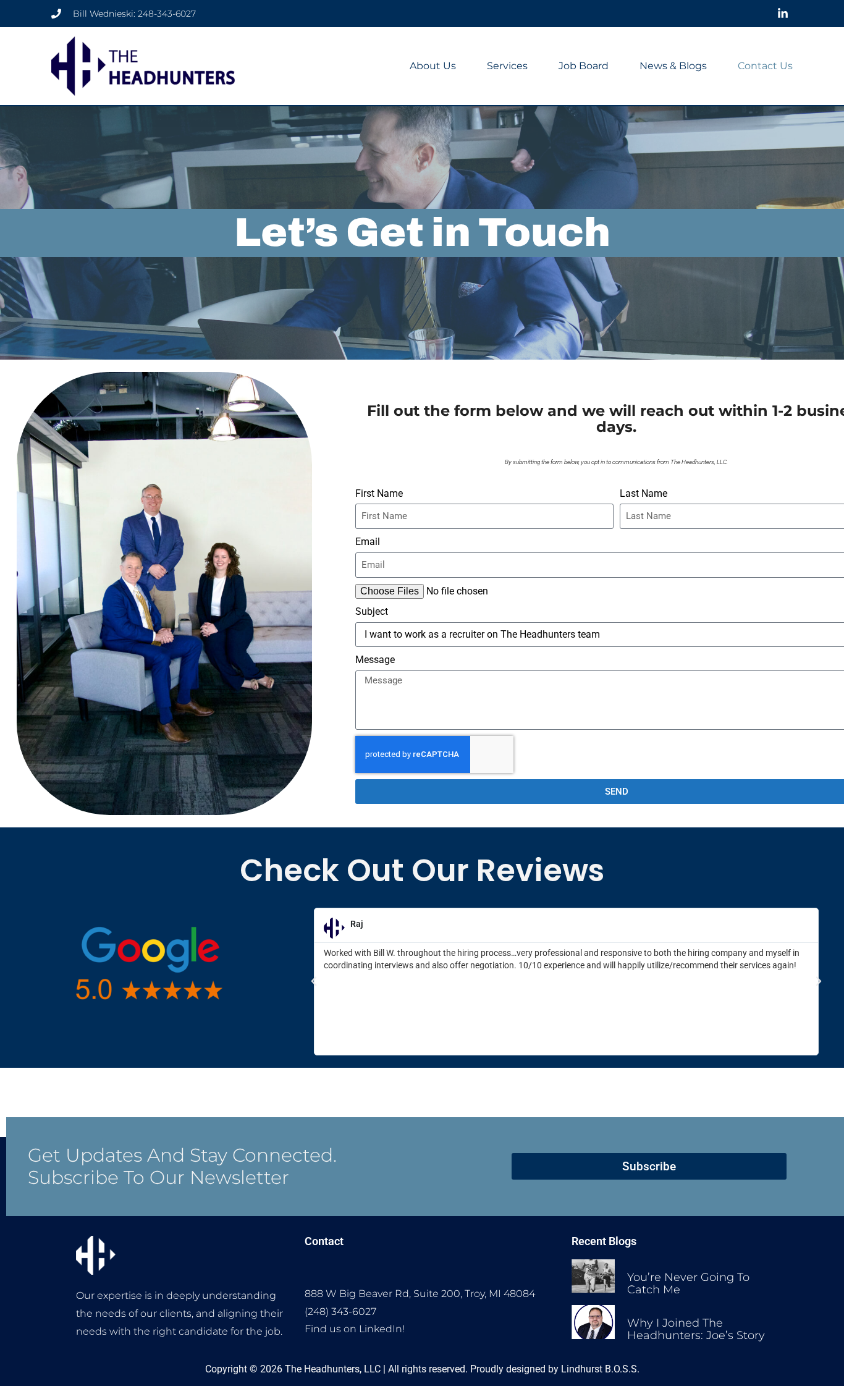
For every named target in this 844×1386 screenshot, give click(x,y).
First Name (379, 493)
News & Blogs (673, 66)
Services (507, 66)
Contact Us (765, 66)
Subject (371, 611)
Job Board (584, 66)
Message (375, 660)
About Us (433, 66)
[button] (314, 981)
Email (367, 541)
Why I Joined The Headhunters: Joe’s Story (696, 1329)
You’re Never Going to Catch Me (688, 1283)
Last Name (643, 493)
